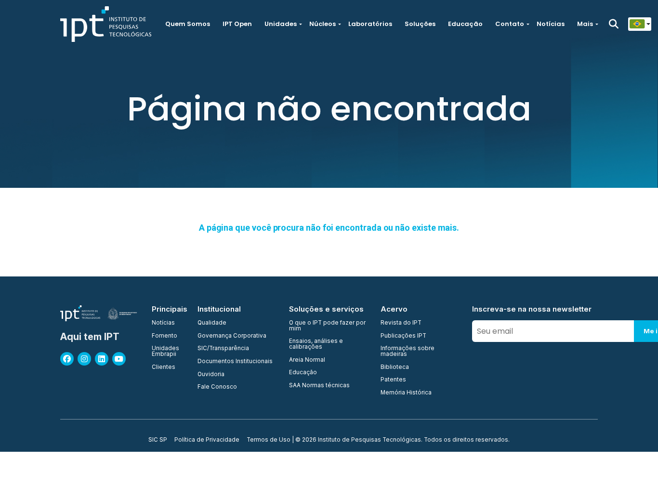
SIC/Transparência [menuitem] (223, 349)
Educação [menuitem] (303, 373)
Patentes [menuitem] (393, 380)
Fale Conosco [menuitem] (217, 387)
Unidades (280, 23)
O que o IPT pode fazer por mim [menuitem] (327, 325)
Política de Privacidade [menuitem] (206, 440)
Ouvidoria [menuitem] (210, 375)
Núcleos (322, 23)
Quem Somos (187, 23)
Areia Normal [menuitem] (307, 360)
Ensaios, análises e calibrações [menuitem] (316, 344)
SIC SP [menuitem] (157, 440)
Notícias (551, 23)
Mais (585, 23)
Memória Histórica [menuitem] (406, 393)
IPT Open (237, 23)
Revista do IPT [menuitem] (401, 323)
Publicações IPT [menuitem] (403, 336)
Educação (465, 23)
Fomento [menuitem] (164, 336)
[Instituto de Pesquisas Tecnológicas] (105, 24)
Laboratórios (370, 23)
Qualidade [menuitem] (211, 323)
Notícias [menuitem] (163, 323)
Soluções (420, 23)
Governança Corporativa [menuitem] (231, 336)
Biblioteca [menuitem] (395, 367)
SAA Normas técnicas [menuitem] (319, 386)
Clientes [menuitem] (163, 367)
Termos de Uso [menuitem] (268, 440)
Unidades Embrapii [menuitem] (165, 351)
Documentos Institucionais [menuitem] (235, 362)
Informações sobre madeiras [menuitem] (407, 351)
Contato (509, 23)
